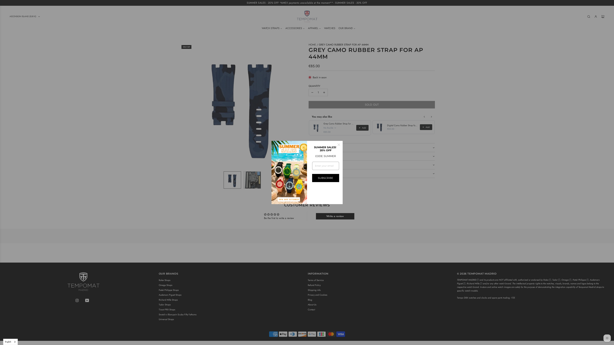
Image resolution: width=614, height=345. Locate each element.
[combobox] (10, 342)
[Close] (339, 145)
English (8, 341)
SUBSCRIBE (325, 178)
